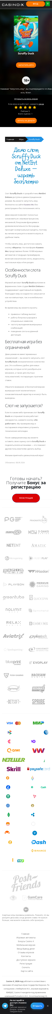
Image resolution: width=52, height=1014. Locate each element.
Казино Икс (29, 204)
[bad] (16, 107)
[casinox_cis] (18, 928)
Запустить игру (26, 65)
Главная (10, 139)
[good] (29, 107)
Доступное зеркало (26, 959)
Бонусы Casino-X (26, 941)
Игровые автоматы (26, 937)
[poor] (20, 107)
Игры (21, 139)
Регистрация (26, 498)
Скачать (26, 967)
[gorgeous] (34, 107)
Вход (35, 3)
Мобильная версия (25, 945)
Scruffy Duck (34, 139)
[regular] (25, 107)
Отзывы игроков (26, 952)
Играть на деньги (26, 120)
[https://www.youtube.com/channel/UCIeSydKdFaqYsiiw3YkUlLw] (10, 928)
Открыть (37, 1006)
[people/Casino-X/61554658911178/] (25, 928)
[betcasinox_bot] (40, 928)
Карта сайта (27, 971)
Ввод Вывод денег (26, 948)
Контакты (26, 956)
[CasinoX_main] (33, 928)
